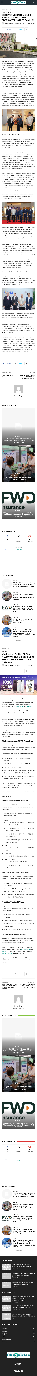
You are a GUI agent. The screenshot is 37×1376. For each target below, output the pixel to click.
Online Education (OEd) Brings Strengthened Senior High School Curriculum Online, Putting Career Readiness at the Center (24, 633)
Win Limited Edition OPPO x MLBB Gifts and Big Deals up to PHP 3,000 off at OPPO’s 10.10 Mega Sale (27, 376)
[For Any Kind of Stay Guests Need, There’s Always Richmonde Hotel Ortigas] (7, 620)
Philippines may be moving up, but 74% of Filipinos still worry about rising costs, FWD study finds (18, 514)
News (14, 627)
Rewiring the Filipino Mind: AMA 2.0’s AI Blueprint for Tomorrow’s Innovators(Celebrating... (23, 1298)
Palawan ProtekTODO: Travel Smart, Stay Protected (8, 375)
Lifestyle (10, 12)
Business (8, 9)
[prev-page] (3, 522)
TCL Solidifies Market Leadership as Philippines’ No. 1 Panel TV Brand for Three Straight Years (18, 440)
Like (7, 535)
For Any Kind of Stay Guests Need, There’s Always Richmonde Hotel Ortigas (24, 621)
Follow (18, 535)
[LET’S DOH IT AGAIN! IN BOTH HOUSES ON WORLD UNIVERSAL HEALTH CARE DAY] (6, 1308)
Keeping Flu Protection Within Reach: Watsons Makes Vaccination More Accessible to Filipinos (18, 477)
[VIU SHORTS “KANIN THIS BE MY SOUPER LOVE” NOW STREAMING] (6, 1267)
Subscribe (30, 535)
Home (3, 9)
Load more (18, 640)
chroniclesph (10, 23)
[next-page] (6, 522)
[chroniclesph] (3, 23)
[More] (26, 29)
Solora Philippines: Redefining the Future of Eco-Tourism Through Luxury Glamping (23, 1275)
